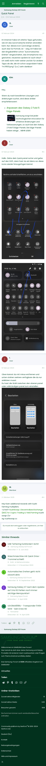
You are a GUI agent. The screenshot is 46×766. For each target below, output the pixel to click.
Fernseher (14, 611)
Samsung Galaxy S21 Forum (21, 546)
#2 (43, 152)
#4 (43, 497)
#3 (43, 368)
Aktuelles (5, 671)
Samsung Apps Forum (19, 596)
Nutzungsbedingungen (10, 745)
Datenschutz (6, 751)
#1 (43, 33)
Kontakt (4, 740)
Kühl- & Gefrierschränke (19, 562)
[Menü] (3, 3)
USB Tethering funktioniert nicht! (23, 544)
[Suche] (43, 3)
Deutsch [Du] (6, 734)
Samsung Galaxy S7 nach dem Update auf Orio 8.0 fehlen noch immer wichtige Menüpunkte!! (26, 590)
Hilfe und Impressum (9, 756)
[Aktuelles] (38, 3)
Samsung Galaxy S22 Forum (21, 577)
